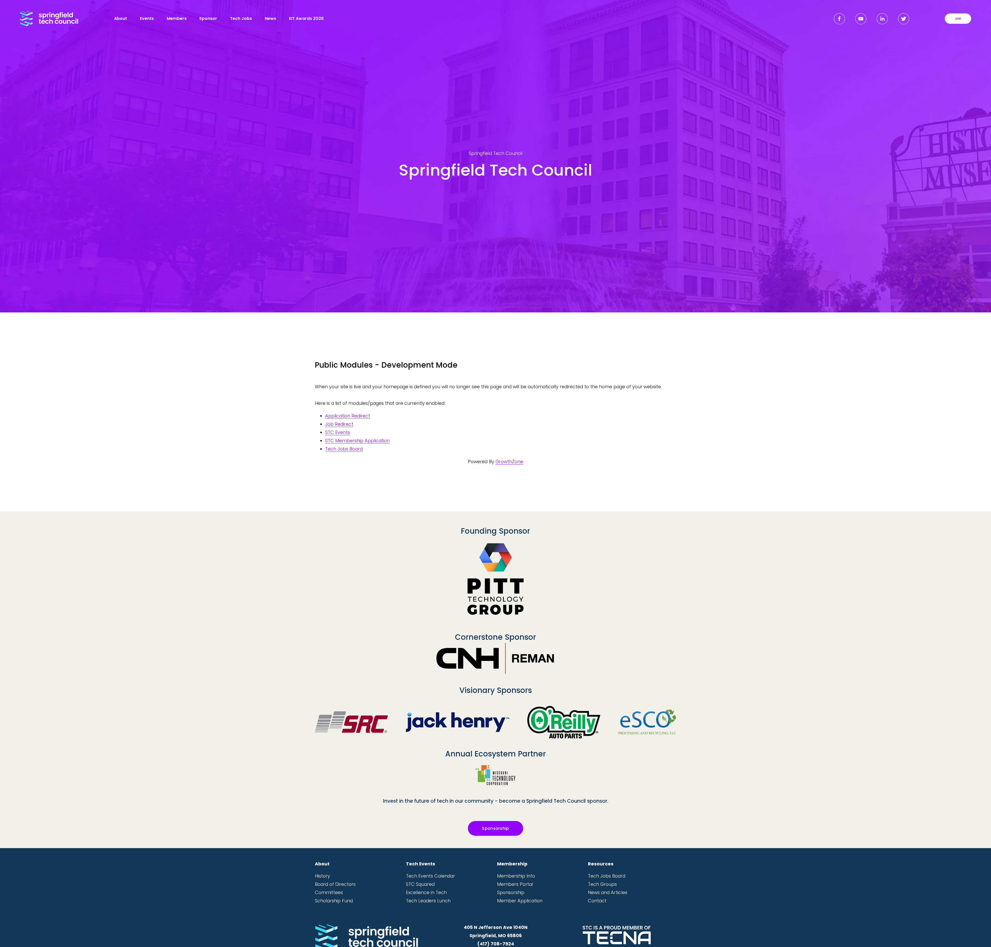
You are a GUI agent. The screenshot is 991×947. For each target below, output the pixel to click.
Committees (329, 892)
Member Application (519, 900)
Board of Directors (335, 884)
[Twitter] (903, 18)
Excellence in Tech (426, 892)
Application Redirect (347, 416)
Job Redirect (339, 424)
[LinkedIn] (882, 18)
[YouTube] (860, 18)
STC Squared (420, 884)
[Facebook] (839, 18)
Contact (597, 900)
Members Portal (515, 884)
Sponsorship (495, 828)
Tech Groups (602, 884)
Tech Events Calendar (430, 876)
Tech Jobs (241, 18)
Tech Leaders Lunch (428, 900)
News (270, 18)
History (322, 876)
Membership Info (516, 876)
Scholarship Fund (334, 900)
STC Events (337, 432)
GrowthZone (509, 461)
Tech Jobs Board (344, 449)
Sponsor (208, 18)
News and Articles (607, 892)
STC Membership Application (357, 440)
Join (958, 19)
